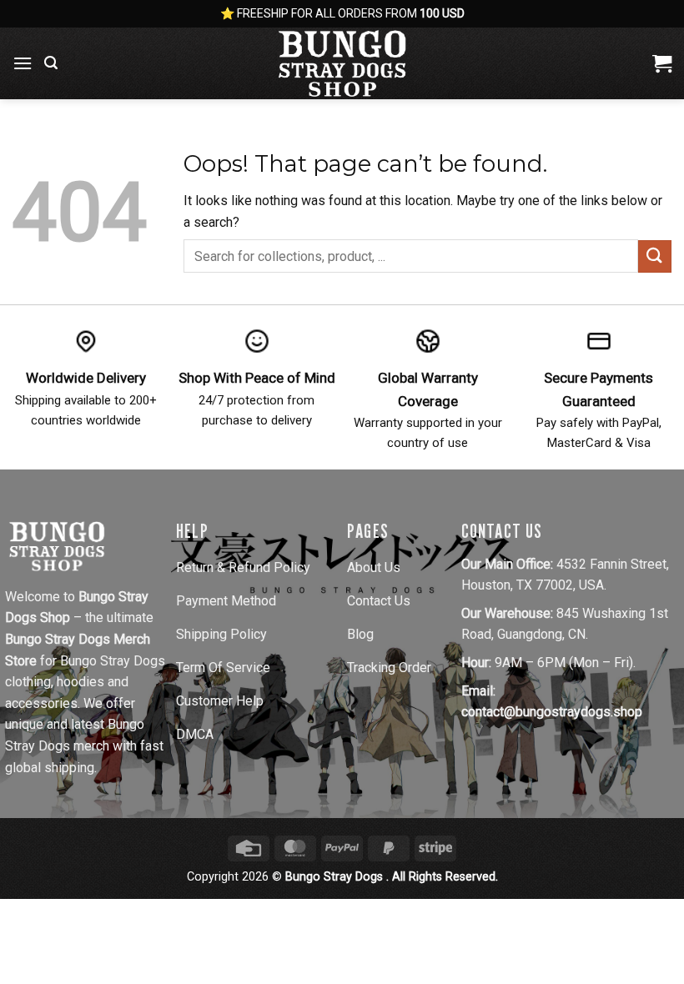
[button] (23, 63)
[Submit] (654, 256)
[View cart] (661, 63)
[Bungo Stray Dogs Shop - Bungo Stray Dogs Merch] (342, 63)
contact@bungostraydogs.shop (551, 712)
